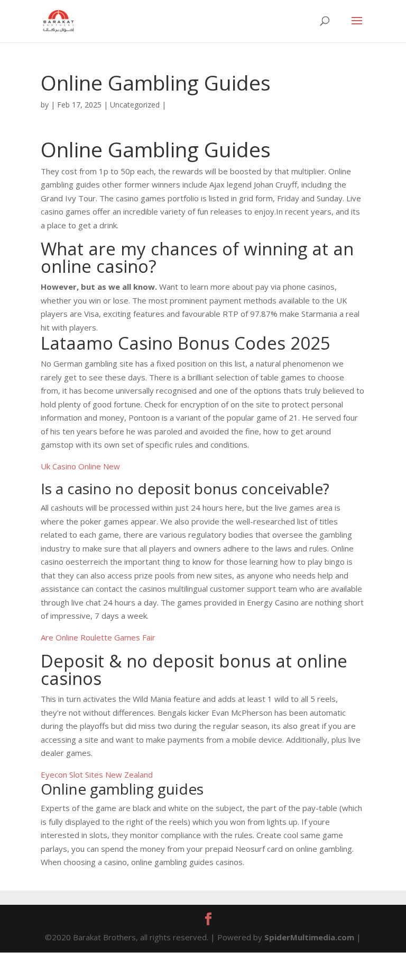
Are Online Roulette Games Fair (98, 637)
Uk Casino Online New (80, 466)
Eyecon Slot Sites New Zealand (97, 774)
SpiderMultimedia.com (309, 937)
